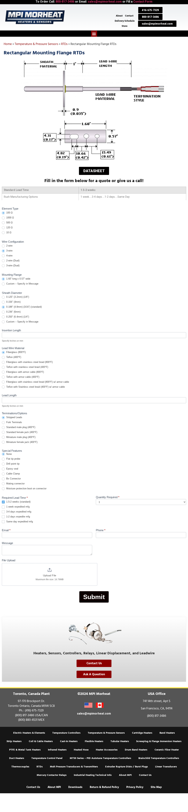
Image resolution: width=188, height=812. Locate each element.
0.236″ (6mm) (13, 311)
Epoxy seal (12, 468)
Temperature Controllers (66, 733)
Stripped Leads (14, 417)
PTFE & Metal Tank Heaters (25, 750)
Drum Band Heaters (136, 750)
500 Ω (9, 222)
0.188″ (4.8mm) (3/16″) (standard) (24, 306)
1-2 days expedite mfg (18, 516)
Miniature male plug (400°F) (20, 437)
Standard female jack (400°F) (21, 432)
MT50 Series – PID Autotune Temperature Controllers (100, 758)
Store (124, 26)
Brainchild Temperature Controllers (158, 758)
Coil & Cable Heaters (41, 741)
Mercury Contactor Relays (51, 775)
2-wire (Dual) (12, 260)
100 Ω (9, 212)
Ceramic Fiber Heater (167, 750)
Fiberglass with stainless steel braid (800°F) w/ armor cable (37, 381)
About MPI (125, 775)
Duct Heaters (16, 758)
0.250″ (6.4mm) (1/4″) (17, 316)
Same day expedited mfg (19, 521)
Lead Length (9, 395)
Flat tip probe (13, 458)
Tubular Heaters (120, 741)
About (119, 16)
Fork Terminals (14, 422)
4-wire (9, 255)
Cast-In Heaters (68, 741)
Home (8, 44)
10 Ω (8, 232)
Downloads (75, 787)
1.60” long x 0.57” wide (18, 278)
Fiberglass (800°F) (16, 352)
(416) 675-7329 (34, 710)
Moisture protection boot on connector (26, 488)
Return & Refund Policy (104, 787)
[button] (94, 34)
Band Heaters (167, 733)
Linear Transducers (166, 767)
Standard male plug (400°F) (20, 427)
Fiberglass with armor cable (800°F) (25, 372)
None (9, 454)
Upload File (49, 575)
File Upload (8, 560)
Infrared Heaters (57, 750)
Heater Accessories (107, 750)
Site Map (156, 787)
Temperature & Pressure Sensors (36, 44)
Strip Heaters (14, 741)
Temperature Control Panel (46, 758)
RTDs (64, 44)
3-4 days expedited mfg (18, 511)
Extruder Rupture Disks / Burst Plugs (126, 767)
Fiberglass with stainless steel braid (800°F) (29, 362)
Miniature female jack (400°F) (21, 442)
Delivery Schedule (125, 21)
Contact (129, 16)
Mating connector (15, 483)
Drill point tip (12, 463)
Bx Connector (13, 478)
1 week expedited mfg (18, 506)
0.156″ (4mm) (13, 301)
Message (7, 543)
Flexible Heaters (94, 741)
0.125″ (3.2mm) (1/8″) (17, 297)
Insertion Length (11, 330)
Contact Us (145, 775)
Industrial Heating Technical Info (93, 775)
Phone (100, 530)
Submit (94, 596)
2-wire (9, 245)
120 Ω (9, 227)
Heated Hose (81, 750)
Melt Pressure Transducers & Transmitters (74, 767)
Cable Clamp (13, 473)
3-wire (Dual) (12, 265)
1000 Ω (10, 217)
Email (6, 530)
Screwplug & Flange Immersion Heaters (158, 741)
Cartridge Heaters (142, 733)
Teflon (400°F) (13, 357)
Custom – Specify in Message (22, 283)
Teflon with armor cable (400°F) (22, 377)
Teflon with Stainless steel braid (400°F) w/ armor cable (35, 386)
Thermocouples (20, 767)
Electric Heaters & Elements (29, 733)
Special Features (12, 450)
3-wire (9, 250)
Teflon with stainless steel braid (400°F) (27, 367)
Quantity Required (107, 497)
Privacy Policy (134, 787)
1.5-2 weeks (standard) (18, 501)
